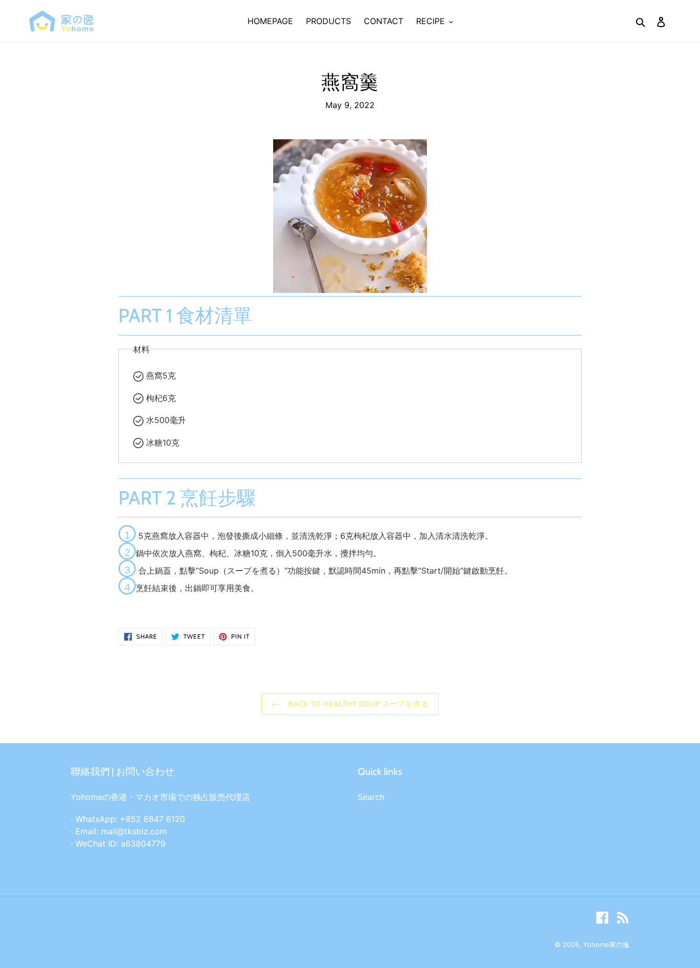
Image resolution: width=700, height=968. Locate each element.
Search (371, 797)
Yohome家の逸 (606, 944)
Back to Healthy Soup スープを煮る (357, 703)
